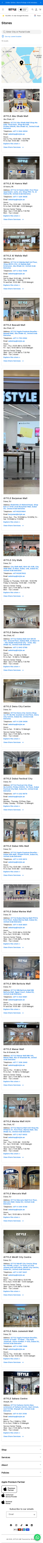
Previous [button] (2, 2)
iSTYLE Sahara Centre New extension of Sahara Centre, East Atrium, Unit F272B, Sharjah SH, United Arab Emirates (21, 1408)
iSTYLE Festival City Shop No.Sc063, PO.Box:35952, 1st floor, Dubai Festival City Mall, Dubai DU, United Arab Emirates (21, 788)
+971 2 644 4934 (20, 131)
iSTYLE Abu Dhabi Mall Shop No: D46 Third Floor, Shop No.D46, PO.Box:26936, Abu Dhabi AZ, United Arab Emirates (21, 125)
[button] (3, 9)
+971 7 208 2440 (20, 1062)
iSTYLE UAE (17, 1539)
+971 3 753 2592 (20, 338)
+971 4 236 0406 (20, 722)
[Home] (12, 9)
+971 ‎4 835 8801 (20, 925)
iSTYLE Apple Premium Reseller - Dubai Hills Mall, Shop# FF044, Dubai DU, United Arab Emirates (20, 854)
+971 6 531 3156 (20, 1414)
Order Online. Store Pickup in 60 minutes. (21, 2)
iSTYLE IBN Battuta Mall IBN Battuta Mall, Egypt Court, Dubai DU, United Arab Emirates (18, 992)
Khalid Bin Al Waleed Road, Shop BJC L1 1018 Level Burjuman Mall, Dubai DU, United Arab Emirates (20, 507)
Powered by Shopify (29, 1539)
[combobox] (21, 32)
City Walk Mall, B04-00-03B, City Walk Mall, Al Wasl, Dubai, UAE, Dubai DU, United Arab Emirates (21, 568)
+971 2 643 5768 (20, 647)
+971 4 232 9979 (20, 794)
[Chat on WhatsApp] (37, 1537)
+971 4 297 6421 (20, 1272)
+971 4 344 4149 (20, 1207)
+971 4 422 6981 (20, 997)
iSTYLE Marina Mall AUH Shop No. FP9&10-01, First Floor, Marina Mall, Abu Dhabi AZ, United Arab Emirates (21, 1130)
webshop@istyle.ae (16, 134)
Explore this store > (11, 144)
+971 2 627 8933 (20, 1135)
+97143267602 (19, 573)
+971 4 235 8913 (20, 859)
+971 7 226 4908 (20, 197)
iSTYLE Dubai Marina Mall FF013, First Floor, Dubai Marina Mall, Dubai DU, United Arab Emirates (20, 920)
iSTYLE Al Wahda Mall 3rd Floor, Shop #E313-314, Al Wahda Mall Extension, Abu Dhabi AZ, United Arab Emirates (20, 265)
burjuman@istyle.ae (16, 514)
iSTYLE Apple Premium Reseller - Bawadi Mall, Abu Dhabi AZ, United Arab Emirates (20, 333)
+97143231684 (19, 511)
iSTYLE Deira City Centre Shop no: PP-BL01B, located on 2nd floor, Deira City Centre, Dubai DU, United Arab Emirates (21, 716)
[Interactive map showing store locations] (21, 65)
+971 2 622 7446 (20, 271)
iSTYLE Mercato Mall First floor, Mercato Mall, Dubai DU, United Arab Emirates (20, 1202)
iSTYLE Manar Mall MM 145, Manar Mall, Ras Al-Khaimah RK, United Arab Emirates (20, 1057)
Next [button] (41, 2)
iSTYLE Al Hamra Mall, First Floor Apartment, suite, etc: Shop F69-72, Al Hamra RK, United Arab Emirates (20, 192)
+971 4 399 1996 (20, 1346)
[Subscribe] (34, 1515)
